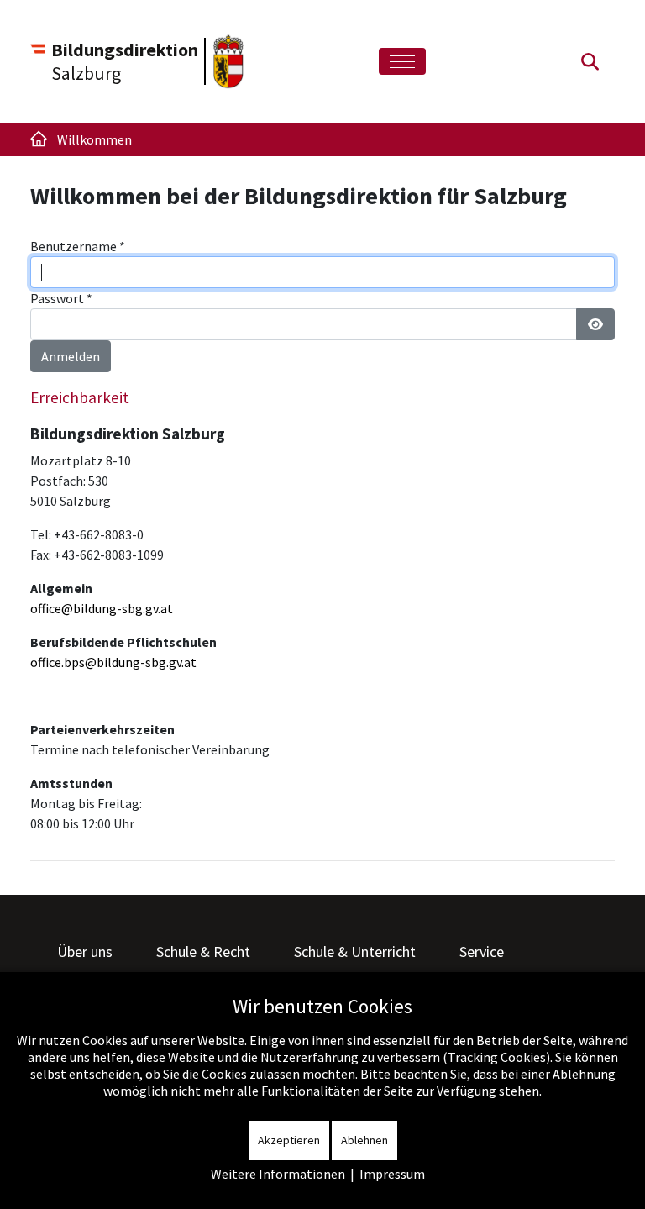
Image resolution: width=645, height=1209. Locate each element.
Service (481, 951)
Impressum (392, 1173)
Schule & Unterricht (355, 951)
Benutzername (77, 246)
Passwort (61, 298)
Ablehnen (364, 1140)
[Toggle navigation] (402, 62)
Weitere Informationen (278, 1173)
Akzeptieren (289, 1140)
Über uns (85, 951)
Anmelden (70, 356)
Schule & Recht (203, 951)
